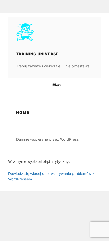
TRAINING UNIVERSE (37, 54)
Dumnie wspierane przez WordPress (47, 139)
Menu (57, 85)
